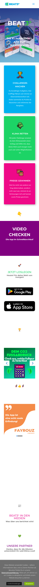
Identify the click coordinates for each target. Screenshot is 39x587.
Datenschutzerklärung (10, 573)
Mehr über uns (13, 485)
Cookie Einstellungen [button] (14, 584)
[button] (6, 363)
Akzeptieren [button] (29, 584)
